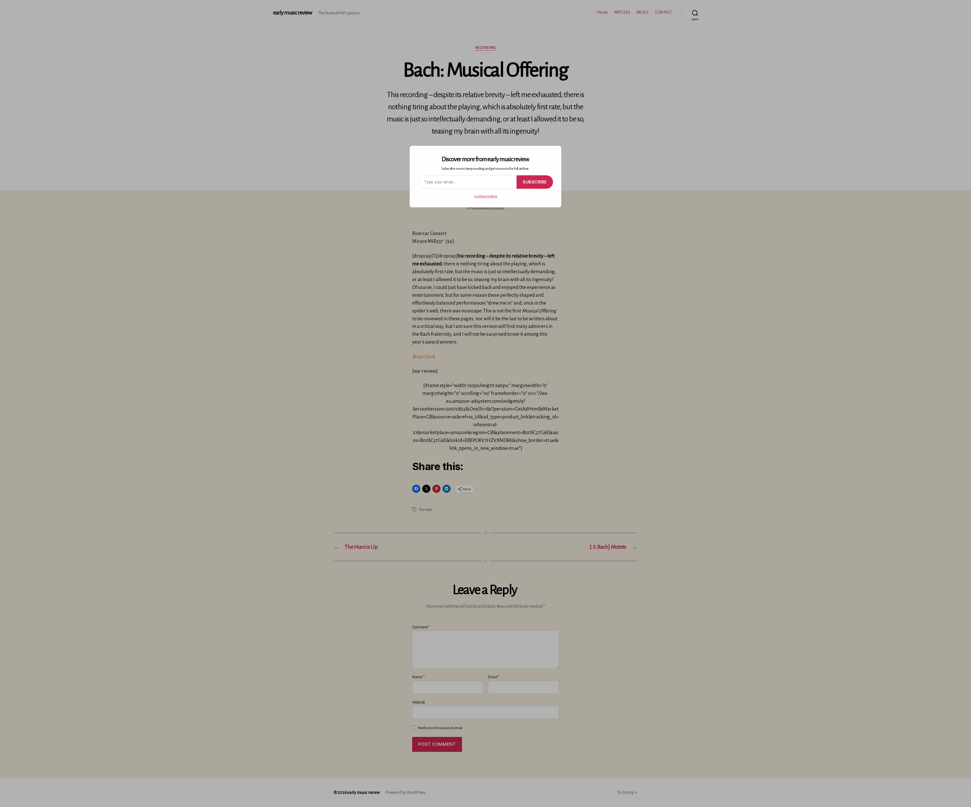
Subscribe (535, 181)
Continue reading (485, 196)
